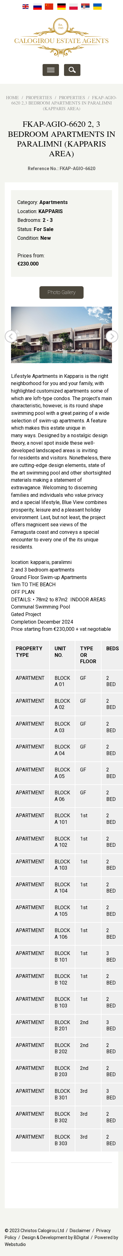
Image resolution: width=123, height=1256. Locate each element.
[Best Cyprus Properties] (61, 37)
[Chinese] (49, 6)
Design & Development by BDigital (55, 1237)
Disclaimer (80, 1230)
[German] (61, 6)
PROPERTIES (39, 97)
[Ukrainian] (97, 6)
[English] (25, 6)
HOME (12, 97)
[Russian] (37, 6)
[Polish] (73, 6)
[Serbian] (85, 6)
